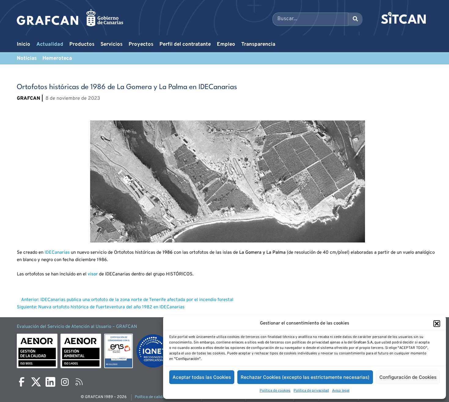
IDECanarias (57, 253)
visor (93, 274)
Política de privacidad (311, 390)
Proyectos (141, 44)
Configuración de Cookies (407, 377)
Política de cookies (275, 390)
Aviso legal (340, 390)
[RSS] (79, 382)
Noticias (27, 58)
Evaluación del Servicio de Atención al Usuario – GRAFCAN (77, 327)
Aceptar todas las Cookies (202, 377)
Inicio (23, 44)
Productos (81, 44)
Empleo (226, 44)
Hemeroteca (57, 58)
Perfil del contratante (185, 44)
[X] (36, 382)
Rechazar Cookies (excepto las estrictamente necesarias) (305, 377)
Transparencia (258, 44)
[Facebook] (22, 382)
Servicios (111, 44)
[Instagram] (65, 382)
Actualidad (49, 44)
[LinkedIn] (50, 382)
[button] (437, 324)
